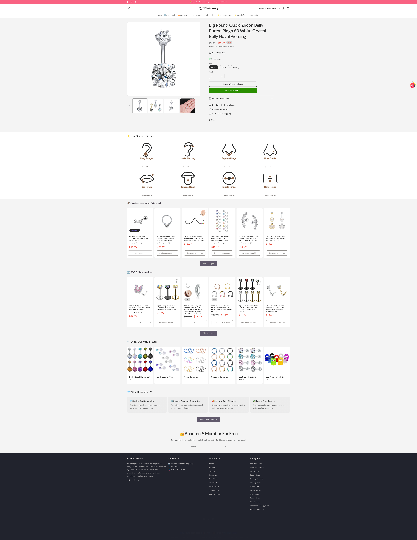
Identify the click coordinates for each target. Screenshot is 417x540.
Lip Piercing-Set (165, 377)
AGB (225, 537)
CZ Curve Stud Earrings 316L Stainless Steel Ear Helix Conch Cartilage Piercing (249, 238)
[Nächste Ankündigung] (240, 2)
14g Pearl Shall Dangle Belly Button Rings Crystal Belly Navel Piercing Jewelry (275, 238)
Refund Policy (214, 483)
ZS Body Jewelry (179, 537)
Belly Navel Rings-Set (139, 377)
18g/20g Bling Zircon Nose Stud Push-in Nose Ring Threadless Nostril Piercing (166, 307)
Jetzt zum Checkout (233, 90)
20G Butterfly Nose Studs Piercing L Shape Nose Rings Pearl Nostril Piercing (139, 307)
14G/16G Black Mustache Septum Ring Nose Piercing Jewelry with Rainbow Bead (194, 238)
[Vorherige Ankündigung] (176, 2)
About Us (212, 471)
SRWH (213, 67)
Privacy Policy (214, 486)
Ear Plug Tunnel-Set (275, 377)
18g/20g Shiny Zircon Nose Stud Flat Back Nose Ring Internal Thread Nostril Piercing (248, 308)
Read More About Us (208, 419)
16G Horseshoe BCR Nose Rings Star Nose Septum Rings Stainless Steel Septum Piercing (222, 308)
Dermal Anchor (255, 490)
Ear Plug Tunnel (255, 483)
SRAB (235, 67)
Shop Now (146, 167)
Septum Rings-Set (220, 377)
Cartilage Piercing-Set (248, 378)
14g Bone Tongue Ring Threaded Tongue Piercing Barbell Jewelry (138, 238)
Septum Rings (255, 475)
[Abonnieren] (225, 446)
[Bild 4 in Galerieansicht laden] (187, 105)
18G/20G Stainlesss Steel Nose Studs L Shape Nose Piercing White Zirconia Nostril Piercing (275, 308)
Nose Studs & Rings (257, 467)
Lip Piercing (254, 471)
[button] (129, 8)
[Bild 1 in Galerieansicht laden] (139, 105)
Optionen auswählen (167, 253)
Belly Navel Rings (256, 463)
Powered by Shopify (190, 537)
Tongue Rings (255, 498)
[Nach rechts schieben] (198, 105)
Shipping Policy (214, 490)
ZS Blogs (212, 467)
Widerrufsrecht (202, 537)
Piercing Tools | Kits (257, 509)
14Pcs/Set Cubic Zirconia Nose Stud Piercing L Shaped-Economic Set (220, 238)
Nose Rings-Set (191, 377)
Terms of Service (215, 494)
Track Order (213, 479)
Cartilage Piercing (256, 479)
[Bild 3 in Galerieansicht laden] (171, 105)
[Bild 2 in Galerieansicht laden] (155, 105)
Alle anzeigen (208, 263)
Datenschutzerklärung (215, 537)
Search (211, 463)
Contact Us (213, 475)
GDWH (224, 67)
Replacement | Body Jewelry (260, 506)
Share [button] (213, 120)
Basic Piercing (255, 494)
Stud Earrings (255, 502)
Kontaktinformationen (241, 537)
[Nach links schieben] (129, 105)
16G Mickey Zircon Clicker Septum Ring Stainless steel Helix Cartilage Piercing (167, 238)
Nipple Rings (254, 486)
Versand (211, 46)
